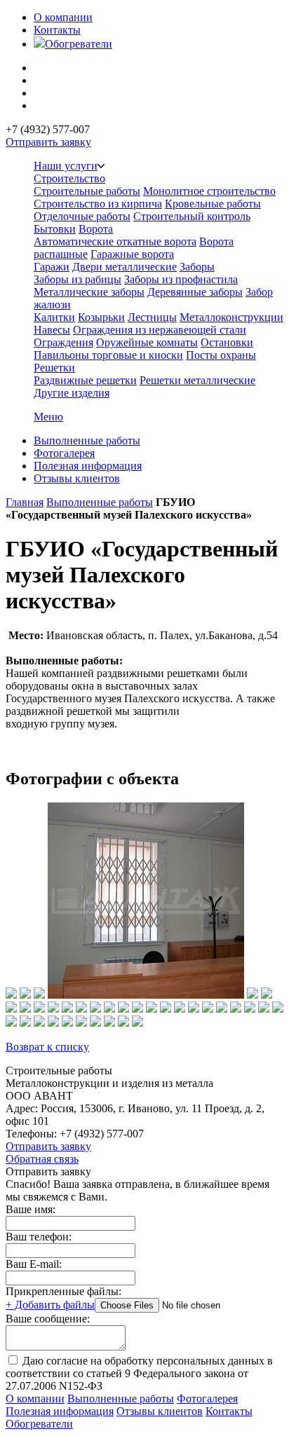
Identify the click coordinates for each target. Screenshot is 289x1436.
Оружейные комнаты (147, 342)
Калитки (54, 317)
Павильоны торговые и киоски (108, 355)
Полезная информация (88, 466)
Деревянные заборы (195, 292)
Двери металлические (124, 267)
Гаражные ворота (132, 254)
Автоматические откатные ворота (115, 241)
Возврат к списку (47, 1047)
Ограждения (63, 342)
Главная (24, 502)
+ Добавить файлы (50, 1305)
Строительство (69, 178)
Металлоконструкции (231, 317)
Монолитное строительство (209, 191)
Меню (48, 417)
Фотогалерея (64, 453)
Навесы (52, 330)
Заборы (197, 267)
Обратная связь (42, 1159)
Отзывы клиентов (77, 478)
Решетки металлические (197, 380)
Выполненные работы (87, 440)
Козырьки (101, 317)
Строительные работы (87, 191)
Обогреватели (78, 44)
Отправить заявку (48, 142)
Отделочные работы (82, 216)
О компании (63, 17)
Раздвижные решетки (85, 380)
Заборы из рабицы (77, 279)
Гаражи (51, 267)
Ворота (96, 229)
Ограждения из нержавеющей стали (159, 330)
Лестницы (152, 317)
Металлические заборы (89, 292)
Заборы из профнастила (181, 279)
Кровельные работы (213, 204)
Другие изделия (71, 393)
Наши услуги (66, 166)
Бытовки (55, 229)
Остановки (227, 342)
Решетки (54, 368)
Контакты (57, 30)
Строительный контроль (191, 216)
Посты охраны (221, 355)
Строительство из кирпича (98, 204)
